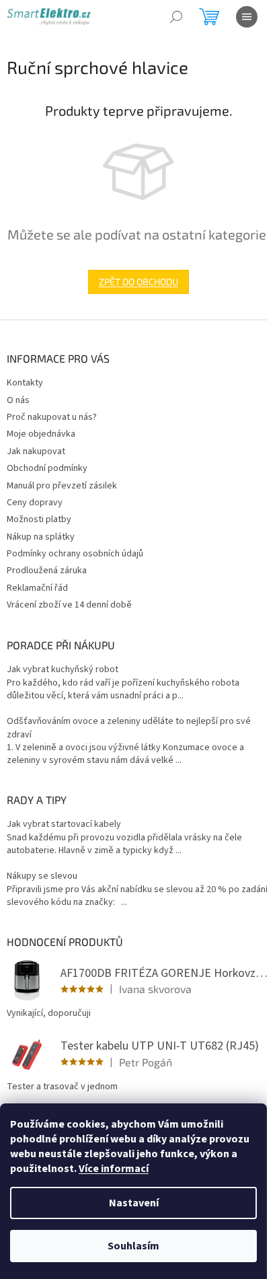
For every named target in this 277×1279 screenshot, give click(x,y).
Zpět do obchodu (138, 281)
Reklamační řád (37, 588)
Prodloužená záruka (47, 570)
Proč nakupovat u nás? (52, 417)
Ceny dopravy (35, 502)
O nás (18, 400)
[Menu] (246, 16)
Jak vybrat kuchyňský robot (62, 669)
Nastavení (134, 1203)
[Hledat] (176, 16)
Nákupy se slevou (42, 876)
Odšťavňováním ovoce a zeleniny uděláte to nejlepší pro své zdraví (129, 728)
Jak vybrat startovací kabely (64, 824)
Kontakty (25, 383)
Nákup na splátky (41, 537)
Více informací (114, 1168)
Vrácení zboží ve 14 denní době (69, 605)
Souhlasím (133, 1246)
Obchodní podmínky (47, 468)
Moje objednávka (41, 434)
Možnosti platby (39, 519)
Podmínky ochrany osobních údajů (75, 553)
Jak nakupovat (36, 451)
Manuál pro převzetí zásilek (62, 485)
